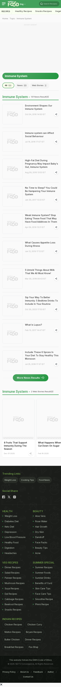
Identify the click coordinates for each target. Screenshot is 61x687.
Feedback (38, 672)
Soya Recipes (12, 588)
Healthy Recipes (23, 11)
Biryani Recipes (34, 632)
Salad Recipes (12, 572)
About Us (24, 672)
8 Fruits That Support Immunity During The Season (15, 445)
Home (5, 18)
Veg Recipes (10, 562)
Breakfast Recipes (14, 647)
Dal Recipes (11, 593)
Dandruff (39, 537)
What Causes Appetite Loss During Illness (40, 244)
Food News (44, 480)
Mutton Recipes (13, 632)
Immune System (24, 18)
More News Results (28, 377)
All (8, 85)
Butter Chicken (12, 639)
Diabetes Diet (12, 521)
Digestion (9, 547)
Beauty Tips (41, 547)
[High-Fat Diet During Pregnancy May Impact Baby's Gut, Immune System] (12, 169)
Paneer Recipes (13, 577)
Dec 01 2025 (9, 453)
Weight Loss (10, 480)
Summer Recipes (44, 567)
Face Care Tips (43, 593)
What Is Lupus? (33, 324)
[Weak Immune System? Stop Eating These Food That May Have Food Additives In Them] (12, 224)
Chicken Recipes (13, 624)
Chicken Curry (34, 624)
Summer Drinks (43, 577)
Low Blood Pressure (15, 537)
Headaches (11, 553)
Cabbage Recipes (14, 599)
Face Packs (41, 542)
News (21, 85)
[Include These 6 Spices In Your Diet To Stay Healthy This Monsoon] (12, 360)
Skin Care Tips (42, 588)
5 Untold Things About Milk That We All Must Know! (40, 272)
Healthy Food (11, 542)
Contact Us (28, 677)
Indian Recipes (12, 619)
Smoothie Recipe (44, 599)
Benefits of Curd (43, 583)
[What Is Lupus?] (12, 333)
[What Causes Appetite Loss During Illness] (12, 251)
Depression (11, 532)
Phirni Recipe (42, 604)
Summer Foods (43, 572)
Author (51, 672)
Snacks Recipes (43, 11)
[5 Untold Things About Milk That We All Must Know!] (12, 278)
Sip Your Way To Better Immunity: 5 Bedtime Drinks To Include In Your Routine (41, 300)
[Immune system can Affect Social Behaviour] (12, 141)
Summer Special (43, 562)
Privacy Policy (9, 672)
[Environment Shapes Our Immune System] (12, 114)
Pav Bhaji (33, 647)
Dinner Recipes (12, 567)
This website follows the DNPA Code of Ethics (30, 660)
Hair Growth (41, 526)
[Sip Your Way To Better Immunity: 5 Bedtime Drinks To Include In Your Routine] (12, 306)
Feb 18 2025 (43, 453)
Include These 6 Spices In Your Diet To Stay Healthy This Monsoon (41, 355)
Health (7, 511)
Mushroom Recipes (15, 583)
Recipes (6, 11)
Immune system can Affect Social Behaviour (39, 135)
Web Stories (39, 85)
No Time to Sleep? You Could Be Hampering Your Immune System (41, 191)
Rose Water (41, 521)
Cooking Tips (27, 480)
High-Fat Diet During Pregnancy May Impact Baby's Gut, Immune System (41, 163)
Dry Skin (39, 532)
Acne (38, 553)
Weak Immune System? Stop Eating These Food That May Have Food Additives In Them (41, 218)
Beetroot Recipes (14, 604)
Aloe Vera (40, 516)
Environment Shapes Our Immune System (38, 107)
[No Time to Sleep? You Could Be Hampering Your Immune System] (12, 196)
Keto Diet (9, 526)
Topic (12, 18)
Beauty (38, 511)
